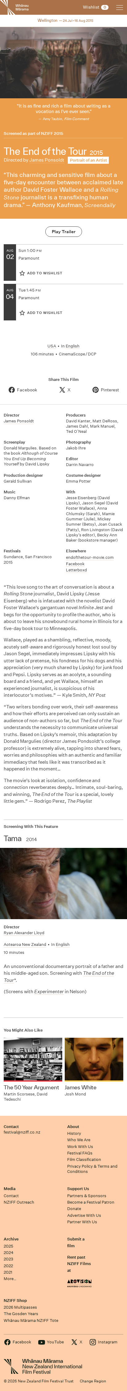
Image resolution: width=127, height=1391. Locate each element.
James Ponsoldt (46, 160)
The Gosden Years (21, 1313)
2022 (8, 1265)
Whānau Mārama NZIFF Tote (31, 1320)
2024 (9, 1252)
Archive (11, 1239)
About (73, 1126)
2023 (8, 1259)
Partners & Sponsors (86, 1195)
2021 (8, 1272)
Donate (74, 1208)
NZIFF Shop (15, 1300)
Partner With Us (82, 1221)
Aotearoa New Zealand (25, 944)
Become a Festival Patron (90, 1202)
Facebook (75, 563)
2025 (8, 1246)
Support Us (78, 1188)
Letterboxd (76, 570)
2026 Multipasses (20, 1307)
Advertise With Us (84, 1215)
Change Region (93, 1381)
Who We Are (78, 1139)
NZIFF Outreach (19, 1202)
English (73, 346)
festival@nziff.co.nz (22, 1132)
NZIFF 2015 (52, 133)
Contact (11, 1126)
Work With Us (80, 1146)
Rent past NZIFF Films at (79, 1264)
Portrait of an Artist (88, 160)
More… (10, 1278)
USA (51, 346)
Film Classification (84, 1159)
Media (9, 1188)
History (74, 1133)
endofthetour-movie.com (90, 557)
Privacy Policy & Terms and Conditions (92, 1169)
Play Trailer (64, 231)
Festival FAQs (79, 1153)
